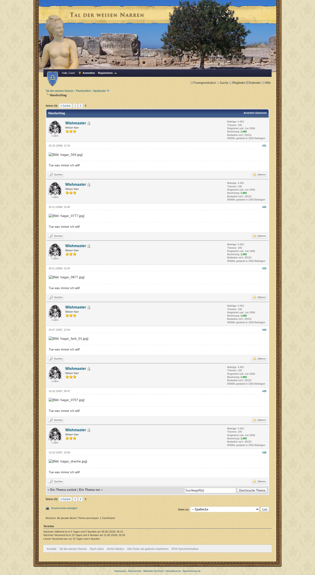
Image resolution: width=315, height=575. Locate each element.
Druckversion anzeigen (64, 508)
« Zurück (65, 105)
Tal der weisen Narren (59, 91)
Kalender (255, 82)
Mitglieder (238, 82)
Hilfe (268, 82)
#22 (264, 207)
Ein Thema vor (89, 489)
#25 (264, 391)
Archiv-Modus (115, 549)
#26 (264, 452)
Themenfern (83, 91)
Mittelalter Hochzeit (153, 571)
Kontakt (51, 549)
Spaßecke (99, 91)
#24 (264, 329)
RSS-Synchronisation (185, 549)
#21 (264, 145)
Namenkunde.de (192, 571)
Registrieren (105, 73)
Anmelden (89, 73)
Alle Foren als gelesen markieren (148, 549)
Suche (224, 82)
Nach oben (97, 549)
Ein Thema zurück (63, 489)
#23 (264, 268)
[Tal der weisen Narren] (52, 78)
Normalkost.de (173, 571)
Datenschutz (134, 571)
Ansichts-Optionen (255, 112)
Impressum (120, 571)
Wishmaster (75, 123)
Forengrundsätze (204, 82)
